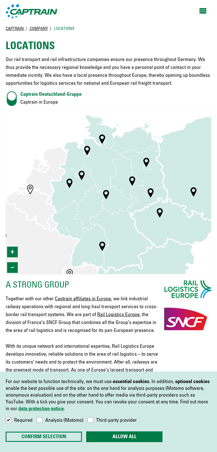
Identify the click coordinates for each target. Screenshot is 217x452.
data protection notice (41, 408)
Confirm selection (43, 436)
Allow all (124, 436)
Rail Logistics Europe (118, 314)
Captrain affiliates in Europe (83, 298)
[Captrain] (32, 11)
